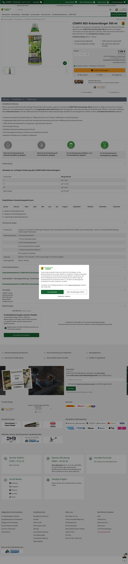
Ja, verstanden (52, 292)
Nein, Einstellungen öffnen (75, 292)
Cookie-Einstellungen (74, 285)
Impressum (67, 296)
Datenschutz (61, 296)
